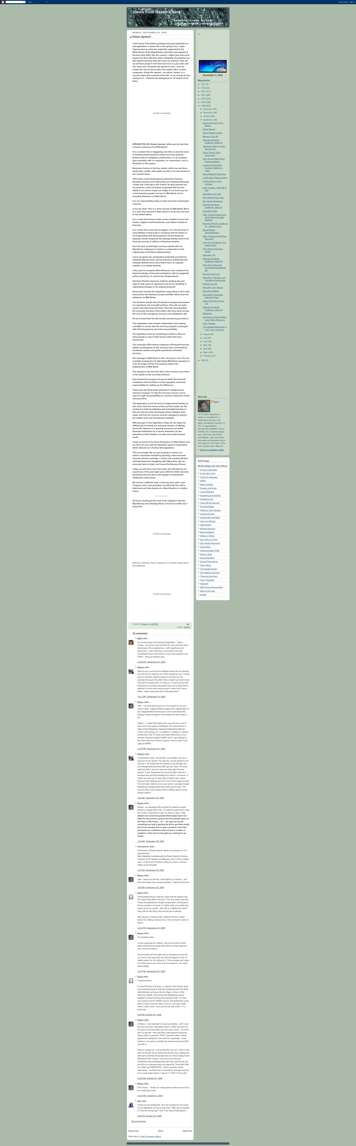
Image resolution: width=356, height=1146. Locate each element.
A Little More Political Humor (215, 178)
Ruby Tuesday (209, 323)
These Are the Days (208, 576)
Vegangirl (204, 584)
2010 (203, 99)
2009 (203, 102)
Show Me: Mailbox (211, 291)
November (208, 112)
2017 (203, 84)
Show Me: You (209, 255)
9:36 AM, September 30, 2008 (151, 887)
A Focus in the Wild (208, 470)
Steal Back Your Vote (212, 194)
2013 (203, 88)
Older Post (187, 1131)
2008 (203, 106)
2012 (203, 91)
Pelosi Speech (209, 129)
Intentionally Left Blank (210, 517)
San (139, 1101)
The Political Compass (210, 573)
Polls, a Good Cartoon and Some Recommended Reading (214, 217)
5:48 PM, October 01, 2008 (149, 1116)
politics (187, 627)
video (140, 743)
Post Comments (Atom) (150, 1136)
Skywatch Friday (210, 211)
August (206, 334)
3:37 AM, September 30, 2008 (151, 870)
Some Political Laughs (212, 133)
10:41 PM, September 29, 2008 (151, 696)
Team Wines (205, 565)
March (206, 352)
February (207, 356)
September (208, 120)
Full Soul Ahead (207, 506)
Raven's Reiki (206, 554)
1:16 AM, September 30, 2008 (151, 841)
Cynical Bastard (207, 492)
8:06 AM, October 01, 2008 (149, 1015)
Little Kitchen (205, 525)
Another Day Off (210, 284)
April (205, 349)
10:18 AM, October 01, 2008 (150, 1078)
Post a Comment (138, 1121)
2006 (203, 360)
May (205, 345)
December (208, 109)
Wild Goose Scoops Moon (211, 587)
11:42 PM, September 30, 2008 (151, 971)
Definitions (207, 313)
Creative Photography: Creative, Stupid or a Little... (213, 168)
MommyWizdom (207, 532)
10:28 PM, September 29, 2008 (151, 662)
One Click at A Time (208, 539)
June (205, 341)
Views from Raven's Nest (157, 12)
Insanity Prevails (207, 514)
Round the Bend (207, 558)
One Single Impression (213, 201)
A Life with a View (207, 473)
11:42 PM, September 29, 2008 (151, 749)
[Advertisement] (206, 48)
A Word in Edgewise (209, 477)
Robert (141, 667)
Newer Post (133, 1131)
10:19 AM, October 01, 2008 (150, 1096)
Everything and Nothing (210, 495)
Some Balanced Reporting (214, 174)
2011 (203, 95)
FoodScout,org (206, 499)
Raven (141, 702)
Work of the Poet (207, 591)
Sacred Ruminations (209, 561)
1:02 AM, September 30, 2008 (151, 798)
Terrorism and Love (211, 274)
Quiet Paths (205, 547)
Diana (140, 893)
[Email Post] (187, 624)
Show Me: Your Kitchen (213, 287)
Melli (140, 638)
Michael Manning (207, 528)
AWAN (203, 481)
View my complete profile (212, 450)
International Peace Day (213, 197)
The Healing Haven (208, 569)
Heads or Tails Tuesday (210, 510)
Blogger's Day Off (210, 136)
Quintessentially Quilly (209, 550)
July (205, 338)
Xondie (203, 594)
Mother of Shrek (207, 536)
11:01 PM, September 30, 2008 (151, 928)
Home (160, 1131)
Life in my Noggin (207, 521)
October (207, 116)
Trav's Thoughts (207, 580)
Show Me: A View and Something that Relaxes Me (214, 268)
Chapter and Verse (208, 488)
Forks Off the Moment (209, 503)
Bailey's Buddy (206, 484)
